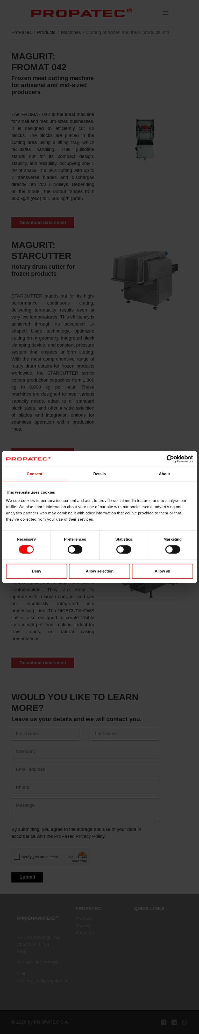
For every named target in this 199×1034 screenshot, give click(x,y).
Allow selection (99, 571)
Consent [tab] (34, 474)
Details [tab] (99, 474)
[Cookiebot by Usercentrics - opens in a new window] (170, 459)
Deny (36, 571)
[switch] (75, 549)
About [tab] (164, 474)
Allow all (162, 571)
